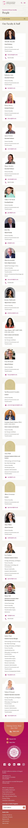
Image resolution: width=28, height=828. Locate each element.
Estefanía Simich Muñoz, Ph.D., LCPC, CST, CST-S (13, 423)
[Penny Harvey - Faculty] (10, 98)
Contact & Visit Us (7, 815)
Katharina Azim (9, 75)
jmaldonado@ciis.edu (13, 313)
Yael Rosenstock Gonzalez (12, 392)
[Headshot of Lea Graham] (10, 547)
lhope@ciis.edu (11, 674)
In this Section (6, 18)
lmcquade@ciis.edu (12, 374)
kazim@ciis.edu (11, 88)
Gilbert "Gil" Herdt (10, 199)
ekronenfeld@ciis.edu (13, 279)
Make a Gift (16, 731)
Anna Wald (8, 453)
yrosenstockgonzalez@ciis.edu (15, 405)
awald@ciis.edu (11, 477)
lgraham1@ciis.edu (12, 578)
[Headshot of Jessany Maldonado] (10, 292)
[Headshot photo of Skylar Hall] (10, 588)
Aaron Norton (9, 136)
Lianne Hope (8, 636)
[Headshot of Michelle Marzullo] (10, 34)
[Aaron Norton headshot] (10, 128)
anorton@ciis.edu (12, 149)
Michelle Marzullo (10, 41)
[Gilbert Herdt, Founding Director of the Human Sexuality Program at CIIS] (10, 192)
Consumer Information (8, 800)
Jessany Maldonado (10, 300)
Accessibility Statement (8, 790)
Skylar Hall (8, 596)
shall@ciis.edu (11, 615)
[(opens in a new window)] (4, 764)
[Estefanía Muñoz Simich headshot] (10, 415)
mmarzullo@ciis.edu (12, 54)
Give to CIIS (5, 823)
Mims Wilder (8, 525)
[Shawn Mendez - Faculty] (10, 158)
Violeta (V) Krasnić (10, 692)
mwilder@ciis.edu (12, 537)
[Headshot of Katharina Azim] (10, 67)
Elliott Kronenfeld (9, 260)
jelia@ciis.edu (11, 243)
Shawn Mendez (9, 166)
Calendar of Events (7, 817)
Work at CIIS (5, 819)
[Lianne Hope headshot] (10, 628)
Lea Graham (8, 555)
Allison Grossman (10, 494)
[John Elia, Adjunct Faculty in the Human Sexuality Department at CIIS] (10, 222)
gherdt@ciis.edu (11, 212)
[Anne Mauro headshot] (10, 323)
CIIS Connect (5, 821)
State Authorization (7, 792)
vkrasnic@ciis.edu (12, 715)
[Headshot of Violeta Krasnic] (10, 684)
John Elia (7, 230)
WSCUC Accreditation (8, 787)
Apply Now (12, 742)
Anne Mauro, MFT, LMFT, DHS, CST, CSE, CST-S (13, 331)
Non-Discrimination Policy (9, 796)
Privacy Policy (6, 798)
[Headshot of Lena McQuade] (10, 354)
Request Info (12, 739)
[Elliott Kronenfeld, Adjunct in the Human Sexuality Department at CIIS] (10, 253)
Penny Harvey (9, 105)
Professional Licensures (8, 794)
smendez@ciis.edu (12, 179)
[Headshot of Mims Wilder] (10, 517)
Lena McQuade (9, 361)
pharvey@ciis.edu (12, 118)
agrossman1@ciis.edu (13, 507)
